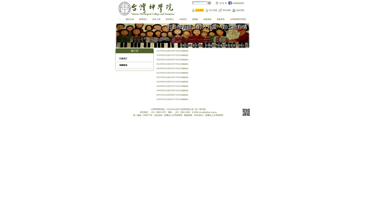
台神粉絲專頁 (238, 3)
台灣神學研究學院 (238, 19)
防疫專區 (200, 10)
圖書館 (195, 19)
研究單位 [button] (170, 19)
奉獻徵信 (123, 65)
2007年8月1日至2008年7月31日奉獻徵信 (172, 95)
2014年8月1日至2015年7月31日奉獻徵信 (172, 64)
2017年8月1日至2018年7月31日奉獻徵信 (172, 51)
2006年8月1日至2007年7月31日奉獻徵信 (172, 99)
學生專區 (227, 10)
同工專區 (213, 10)
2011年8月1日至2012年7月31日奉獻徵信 (172, 77)
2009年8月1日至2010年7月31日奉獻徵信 (172, 86)
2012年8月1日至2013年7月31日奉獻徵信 (172, 73)
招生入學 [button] (156, 19)
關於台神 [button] (130, 19)
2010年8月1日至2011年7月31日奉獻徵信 (172, 82)
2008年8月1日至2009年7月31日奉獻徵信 (172, 91)
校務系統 (207, 19)
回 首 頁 (223, 3)
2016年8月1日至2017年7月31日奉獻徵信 (172, 55)
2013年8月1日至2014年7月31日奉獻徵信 (172, 68)
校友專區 (240, 10)
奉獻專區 (221, 19)
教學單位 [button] (143, 19)
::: (120, 19)
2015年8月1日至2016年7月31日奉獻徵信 (172, 60)
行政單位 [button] (183, 19)
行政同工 (123, 58)
